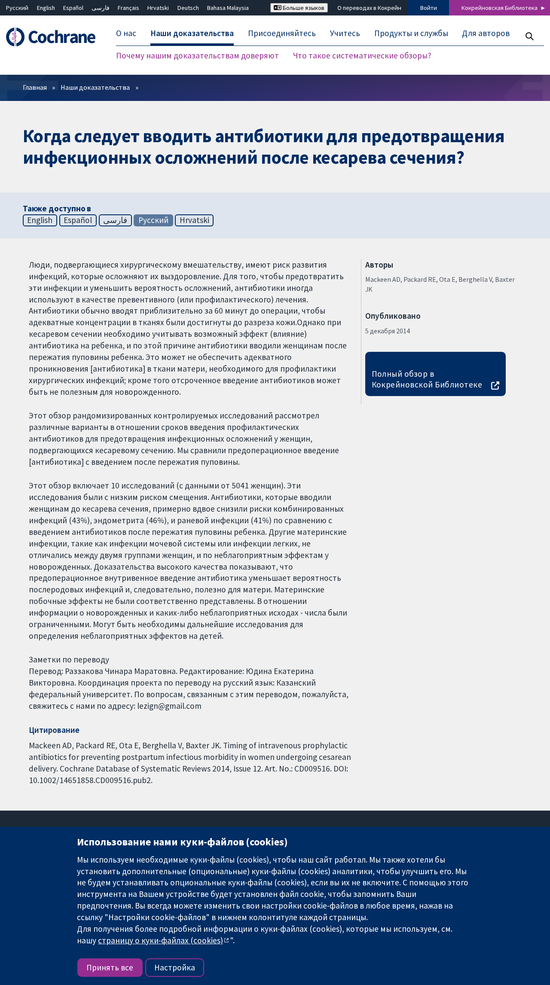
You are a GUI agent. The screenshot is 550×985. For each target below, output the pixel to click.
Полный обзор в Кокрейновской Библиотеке (427, 379)
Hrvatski (158, 8)
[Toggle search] (529, 36)
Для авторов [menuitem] (486, 33)
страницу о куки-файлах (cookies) (160, 940)
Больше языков (302, 8)
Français (128, 8)
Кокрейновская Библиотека (499, 8)
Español (73, 8)
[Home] (55, 37)
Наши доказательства (95, 87)
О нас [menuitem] (126, 33)
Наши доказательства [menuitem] (192, 33)
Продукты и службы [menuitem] (411, 33)
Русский (17, 8)
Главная (35, 87)
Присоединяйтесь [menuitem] (282, 33)
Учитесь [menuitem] (345, 33)
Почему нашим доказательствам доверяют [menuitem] (197, 56)
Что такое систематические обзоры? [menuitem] (362, 56)
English (46, 8)
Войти (428, 8)
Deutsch (188, 8)
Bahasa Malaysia (228, 8)
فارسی (101, 8)
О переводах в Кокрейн (369, 8)
